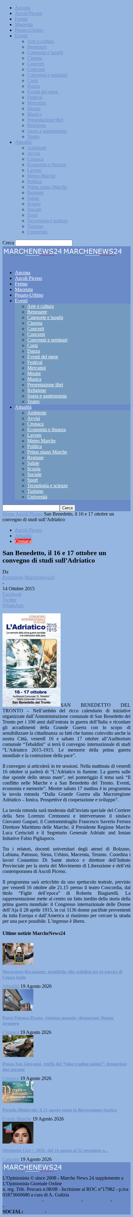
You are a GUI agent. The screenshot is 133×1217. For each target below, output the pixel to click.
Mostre (34, 108)
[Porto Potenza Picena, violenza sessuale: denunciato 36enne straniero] (17, 1009)
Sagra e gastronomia (47, 131)
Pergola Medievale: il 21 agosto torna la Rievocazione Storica (59, 1110)
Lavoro (34, 170)
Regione (35, 192)
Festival (34, 97)
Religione (36, 125)
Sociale (34, 209)
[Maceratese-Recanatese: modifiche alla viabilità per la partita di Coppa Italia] (17, 963)
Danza (33, 86)
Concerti (35, 63)
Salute (33, 198)
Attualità (23, 142)
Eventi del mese (42, 91)
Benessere (37, 47)
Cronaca (35, 159)
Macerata (24, 24)
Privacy (120, 1200)
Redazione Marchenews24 (28, 577)
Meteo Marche (41, 175)
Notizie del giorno (62, 1200)
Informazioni (96, 1200)
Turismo (35, 226)
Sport (32, 215)
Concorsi (36, 69)
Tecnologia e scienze (47, 220)
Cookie (12, 1206)
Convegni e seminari (47, 75)
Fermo (21, 18)
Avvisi (33, 153)
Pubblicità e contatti (21, 1200)
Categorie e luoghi (45, 52)
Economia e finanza (46, 164)
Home (8, 514)
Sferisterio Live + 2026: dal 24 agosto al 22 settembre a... (55, 1150)
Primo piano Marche (47, 187)
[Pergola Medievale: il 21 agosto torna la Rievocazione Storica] (17, 1101)
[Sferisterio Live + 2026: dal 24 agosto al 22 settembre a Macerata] (17, 1141)
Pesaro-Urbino (29, 30)
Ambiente (36, 147)
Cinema (34, 58)
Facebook (34, 1211)
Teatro (33, 136)
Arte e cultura (40, 41)
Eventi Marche (16, 1118)
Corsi (32, 80)
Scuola (34, 203)
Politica (34, 181)
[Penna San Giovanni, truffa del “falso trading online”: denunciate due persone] (17, 1055)
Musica (34, 114)
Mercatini (36, 103)
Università (37, 231)
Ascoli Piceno (28, 13)
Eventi (21, 35)
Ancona (22, 7)
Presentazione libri (45, 119)
